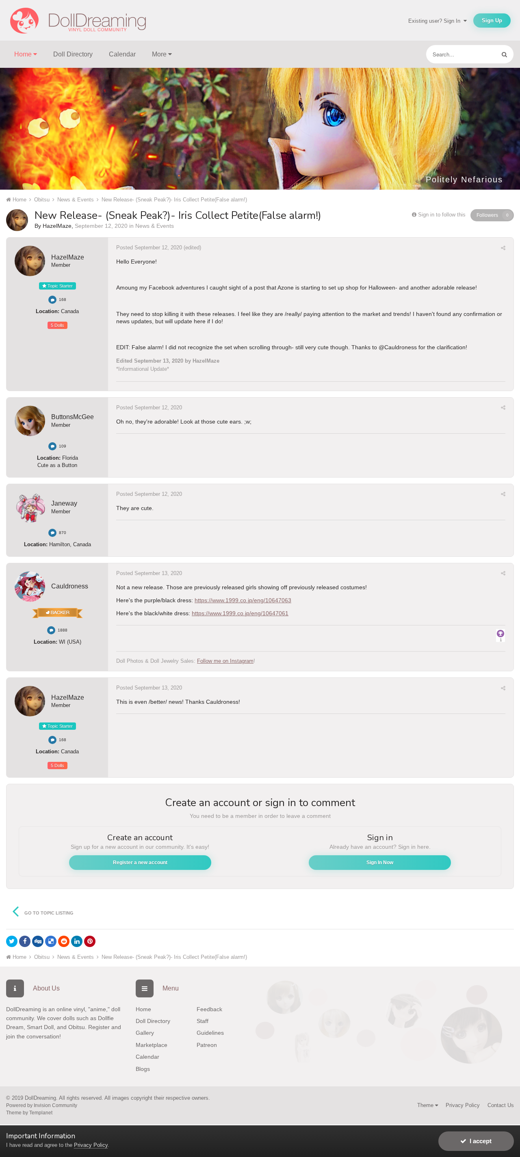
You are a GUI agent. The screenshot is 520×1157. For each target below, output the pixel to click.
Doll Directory (73, 54)
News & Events (154, 226)
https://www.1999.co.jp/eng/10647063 (243, 600)
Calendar (122, 54)
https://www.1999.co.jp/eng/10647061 (240, 613)
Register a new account (140, 862)
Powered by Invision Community (41, 1105)
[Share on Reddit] (63, 941)
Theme (426, 1105)
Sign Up (492, 20)
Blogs (143, 1069)
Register (99, 1027)
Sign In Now (379, 862)
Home (143, 1009)
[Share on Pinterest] (89, 941)
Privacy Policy (463, 1105)
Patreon (207, 1045)
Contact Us (501, 1105)
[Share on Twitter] (11, 941)
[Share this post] (503, 248)
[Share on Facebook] (24, 941)
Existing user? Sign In (436, 21)
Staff (202, 1021)
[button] (492, 128)
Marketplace (151, 1045)
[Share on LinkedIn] (76, 941)
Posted (149, 247)
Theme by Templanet (29, 1113)
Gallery (145, 1032)
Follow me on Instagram (225, 661)
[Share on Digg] (37, 941)
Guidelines (210, 1032)
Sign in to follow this (442, 215)
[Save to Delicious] (50, 941)
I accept (479, 1141)
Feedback (209, 1009)
